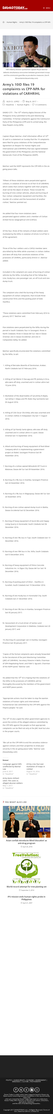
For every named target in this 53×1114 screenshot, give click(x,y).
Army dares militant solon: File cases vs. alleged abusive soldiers (13, 780)
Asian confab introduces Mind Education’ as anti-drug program (26, 842)
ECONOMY (30, 1080)
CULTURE (25, 1082)
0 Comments (41, 105)
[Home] (3, 22)
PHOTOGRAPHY (35, 1082)
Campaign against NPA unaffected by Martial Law (12, 766)
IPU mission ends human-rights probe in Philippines (26, 898)
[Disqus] (26, 942)
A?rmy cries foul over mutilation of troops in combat (35, 766)
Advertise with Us (24, 1111)
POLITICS (9, 1080)
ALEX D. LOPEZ (13, 101)
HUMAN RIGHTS (19, 1080)
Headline (10, 105)
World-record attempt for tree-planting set (26, 886)
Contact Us (35, 1111)
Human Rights (23, 105)
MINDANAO (16, 1082)
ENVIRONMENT (40, 1080)
